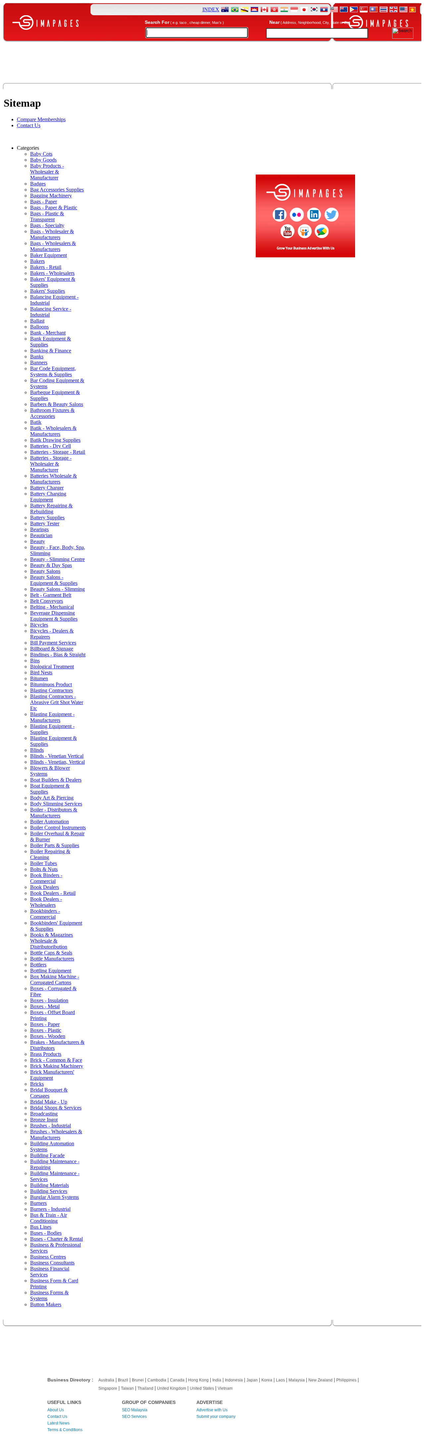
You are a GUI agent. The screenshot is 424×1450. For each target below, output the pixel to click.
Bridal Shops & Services (55, 1108)
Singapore (107, 1388)
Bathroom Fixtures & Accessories (52, 413)
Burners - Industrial (50, 1209)
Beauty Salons (45, 571)
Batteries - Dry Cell (50, 446)
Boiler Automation (49, 821)
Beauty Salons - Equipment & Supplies (54, 580)
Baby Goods (43, 160)
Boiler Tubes (43, 863)
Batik (35, 422)
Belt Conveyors (46, 601)
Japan (252, 1380)
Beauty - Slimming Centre (57, 559)
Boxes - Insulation (49, 1000)
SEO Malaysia (134, 1410)
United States (202, 1388)
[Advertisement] (212, 64)
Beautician (41, 535)
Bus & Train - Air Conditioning (48, 1218)
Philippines (346, 1380)
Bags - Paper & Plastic (53, 207)
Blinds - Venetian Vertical (56, 756)
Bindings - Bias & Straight (57, 654)
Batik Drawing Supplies (55, 440)
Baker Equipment (48, 255)
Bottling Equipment (50, 970)
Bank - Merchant (48, 333)
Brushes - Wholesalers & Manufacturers (56, 1134)
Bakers (37, 261)
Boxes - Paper (45, 1024)
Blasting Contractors (51, 690)
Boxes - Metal (45, 1006)
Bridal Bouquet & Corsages (49, 1093)
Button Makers (45, 1304)
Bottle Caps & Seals (51, 953)
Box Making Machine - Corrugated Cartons (54, 979)
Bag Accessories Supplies (57, 189)
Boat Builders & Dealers (55, 780)
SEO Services (134, 1416)
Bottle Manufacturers (52, 958)
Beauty (37, 541)
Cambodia (156, 1380)
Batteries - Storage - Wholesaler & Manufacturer (51, 464)
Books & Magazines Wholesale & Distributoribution (51, 941)
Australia (106, 1380)
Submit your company (216, 1416)
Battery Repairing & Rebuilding (51, 508)
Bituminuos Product (51, 684)
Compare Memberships (41, 119)
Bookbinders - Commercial (45, 914)
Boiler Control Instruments (58, 827)
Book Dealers (44, 887)
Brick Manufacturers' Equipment (52, 1075)
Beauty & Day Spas (51, 565)
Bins (35, 660)
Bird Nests (41, 672)
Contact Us (28, 125)
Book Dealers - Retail (53, 893)
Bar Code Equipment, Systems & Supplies (53, 371)
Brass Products (45, 1054)
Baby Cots (41, 154)
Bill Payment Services (53, 643)
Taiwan (127, 1388)
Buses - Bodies (46, 1233)
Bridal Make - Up (48, 1102)
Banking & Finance (50, 350)
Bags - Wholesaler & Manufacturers (52, 234)
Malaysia (297, 1380)
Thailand (145, 1388)
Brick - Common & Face (56, 1060)
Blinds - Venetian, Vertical (57, 762)
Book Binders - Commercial (46, 878)
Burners (38, 1203)
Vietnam (225, 1388)
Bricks (37, 1084)
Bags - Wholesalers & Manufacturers (53, 246)
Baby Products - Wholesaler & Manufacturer (47, 172)
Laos (280, 1380)
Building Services (48, 1191)
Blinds (37, 750)
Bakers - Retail (45, 267)
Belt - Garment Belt (50, 595)
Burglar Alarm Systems (54, 1197)
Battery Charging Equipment (48, 496)
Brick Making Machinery (56, 1066)
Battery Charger (47, 488)
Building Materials (49, 1185)
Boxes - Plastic (45, 1030)
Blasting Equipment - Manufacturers (52, 717)
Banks (36, 356)
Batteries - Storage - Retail (57, 452)
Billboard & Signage (51, 648)
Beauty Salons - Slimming (57, 589)
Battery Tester (44, 523)
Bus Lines (40, 1227)
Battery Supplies (47, 517)
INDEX (210, 9)
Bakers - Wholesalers (52, 273)
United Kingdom (171, 1388)
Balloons (39, 327)
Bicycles (39, 625)
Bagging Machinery (51, 195)
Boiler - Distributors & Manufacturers (53, 812)
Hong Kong (198, 1380)
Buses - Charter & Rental (56, 1239)
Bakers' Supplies (47, 291)
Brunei (138, 1380)
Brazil (123, 1380)
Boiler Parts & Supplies (54, 845)
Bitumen (39, 678)
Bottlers (38, 964)
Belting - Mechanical (52, 607)
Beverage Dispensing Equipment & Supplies (54, 616)
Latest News (58, 1423)
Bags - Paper (43, 201)
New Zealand (320, 1380)
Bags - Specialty (47, 225)
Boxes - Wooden (47, 1036)
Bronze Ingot (44, 1119)
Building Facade (47, 1155)
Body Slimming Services (56, 803)
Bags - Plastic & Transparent (47, 216)
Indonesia (234, 1380)
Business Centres (48, 1257)
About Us (55, 1410)
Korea (266, 1380)
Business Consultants (52, 1263)
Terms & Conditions (64, 1429)
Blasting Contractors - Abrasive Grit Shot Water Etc (56, 702)
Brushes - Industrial (50, 1125)
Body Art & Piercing (52, 798)
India (216, 1380)
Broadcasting (44, 1113)
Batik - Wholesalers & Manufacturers (53, 431)
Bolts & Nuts (44, 869)
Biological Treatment (52, 666)
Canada (177, 1380)
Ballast (37, 321)
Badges (38, 183)
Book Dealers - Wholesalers (46, 902)
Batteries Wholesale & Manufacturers (53, 479)
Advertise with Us (212, 1410)
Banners (38, 362)
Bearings (39, 529)
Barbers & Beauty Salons (56, 404)
